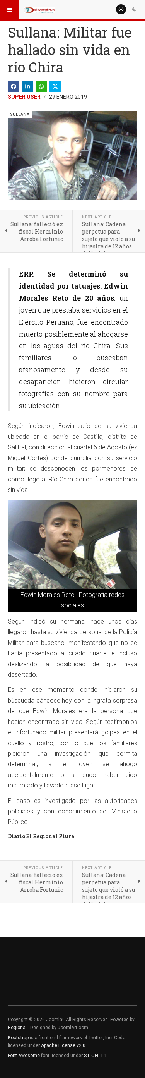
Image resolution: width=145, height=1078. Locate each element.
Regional (17, 1027)
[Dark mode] (134, 9)
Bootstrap (18, 1037)
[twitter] (55, 86)
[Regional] (39, 9)
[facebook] (13, 86)
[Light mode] (121, 9)
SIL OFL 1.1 (95, 1055)
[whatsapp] (41, 86)
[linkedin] (27, 86)
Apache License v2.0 (63, 1045)
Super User (24, 97)
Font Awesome (24, 1055)
